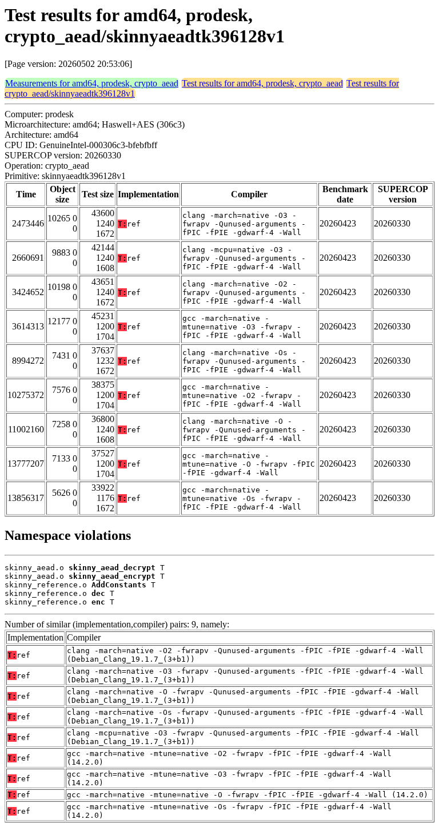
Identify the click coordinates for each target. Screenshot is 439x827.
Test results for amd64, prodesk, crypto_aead (262, 83)
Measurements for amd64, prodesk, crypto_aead (91, 83)
